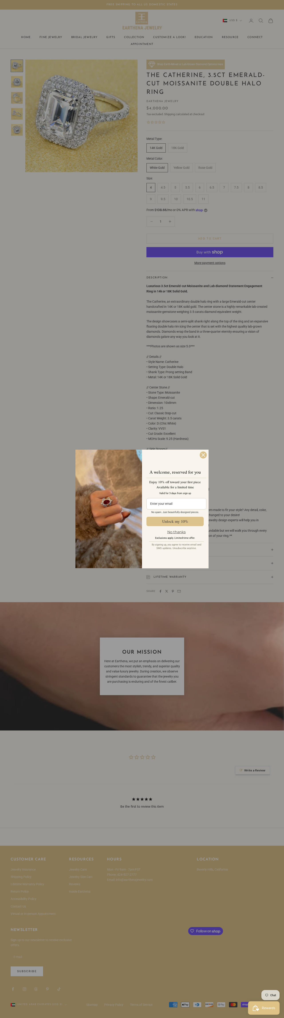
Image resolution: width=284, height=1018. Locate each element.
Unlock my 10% (175, 521)
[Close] (203, 455)
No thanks (176, 532)
